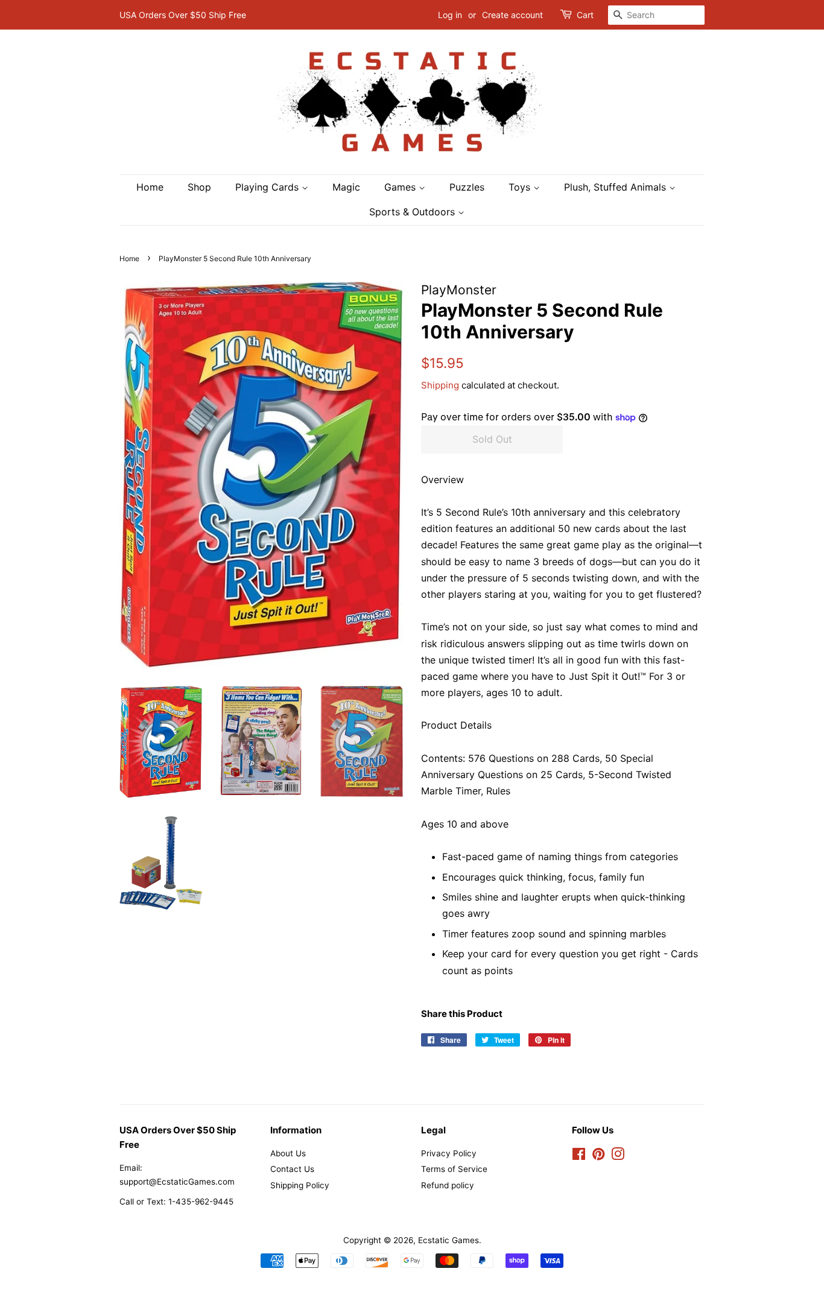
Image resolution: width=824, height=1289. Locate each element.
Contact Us (292, 1169)
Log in (450, 15)
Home (149, 187)
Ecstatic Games (448, 1240)
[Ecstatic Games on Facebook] (579, 1156)
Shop (199, 187)
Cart (585, 15)
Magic (346, 187)
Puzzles (466, 187)
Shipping (440, 385)
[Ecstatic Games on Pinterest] (598, 1156)
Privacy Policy (449, 1153)
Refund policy (447, 1185)
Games (401, 187)
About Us (288, 1153)
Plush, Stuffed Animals (616, 187)
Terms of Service (454, 1169)
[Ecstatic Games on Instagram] (617, 1156)
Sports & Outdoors (413, 212)
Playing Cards (268, 187)
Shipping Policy (299, 1185)
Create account (512, 15)
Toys (521, 187)
